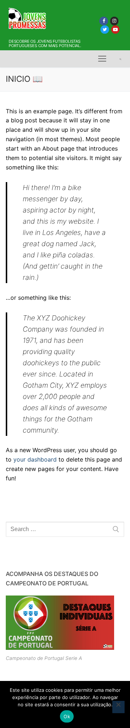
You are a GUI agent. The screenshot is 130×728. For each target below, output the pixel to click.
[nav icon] (102, 59)
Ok (67, 716)
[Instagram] (114, 21)
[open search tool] (120, 59)
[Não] (118, 707)
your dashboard (35, 459)
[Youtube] (115, 29)
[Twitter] (104, 29)
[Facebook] (103, 21)
